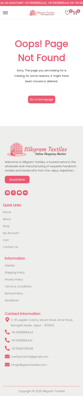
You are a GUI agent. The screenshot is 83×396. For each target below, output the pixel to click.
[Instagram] (13, 192)
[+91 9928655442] (7, 332)
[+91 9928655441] (7, 340)
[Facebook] (7, 192)
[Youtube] (19, 192)
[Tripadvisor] (25, 192)
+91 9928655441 (21, 340)
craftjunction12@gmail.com (29, 357)
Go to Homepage (41, 99)
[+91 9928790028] (7, 348)
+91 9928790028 (22, 349)
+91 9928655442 (22, 332)
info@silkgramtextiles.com (29, 365)
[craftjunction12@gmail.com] (7, 356)
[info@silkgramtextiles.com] (7, 364)
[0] (67, 12)
